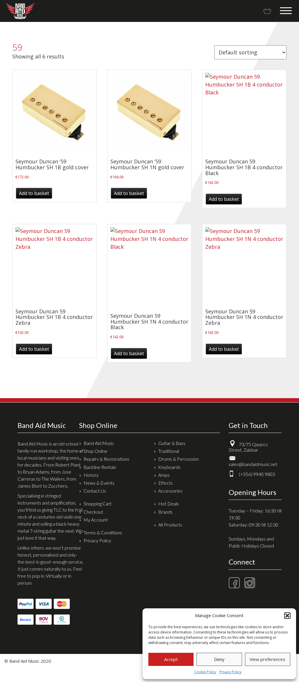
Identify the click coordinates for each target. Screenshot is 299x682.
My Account (96, 519)
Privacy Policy (230, 671)
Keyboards (169, 467)
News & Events (99, 483)
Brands (165, 511)
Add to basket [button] (34, 193)
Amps (164, 475)
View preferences (267, 659)
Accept (171, 659)
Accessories (170, 490)
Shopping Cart (98, 503)
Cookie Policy (205, 671)
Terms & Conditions (103, 532)
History (91, 475)
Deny (219, 659)
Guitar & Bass (171, 443)
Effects (165, 483)
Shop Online (95, 451)
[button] (287, 616)
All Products (170, 524)
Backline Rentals (100, 467)
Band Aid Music (20, 10)
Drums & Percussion (178, 459)
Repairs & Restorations (106, 459)
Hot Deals (168, 503)
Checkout (93, 511)
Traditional (168, 451)
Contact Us (95, 490)
